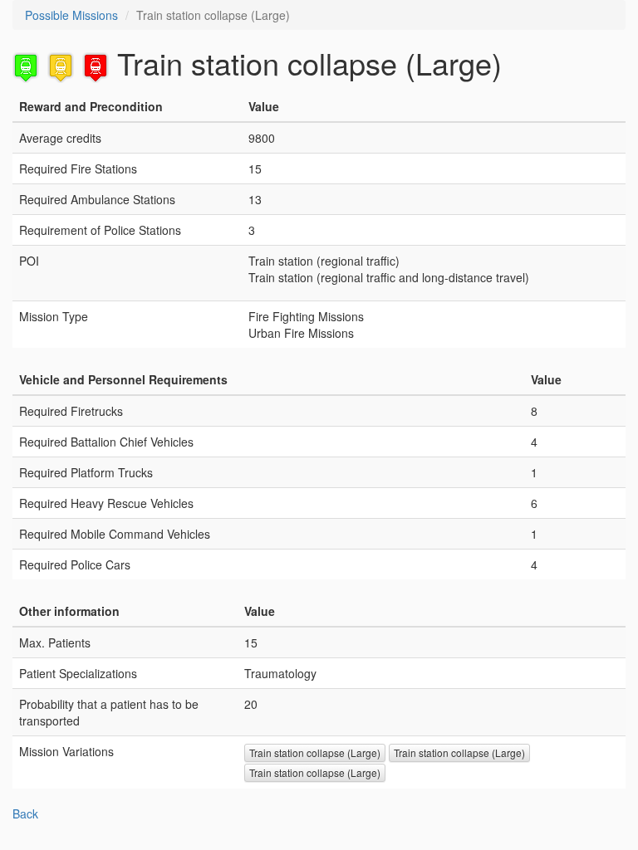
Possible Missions (71, 15)
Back (25, 813)
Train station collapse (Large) (314, 752)
